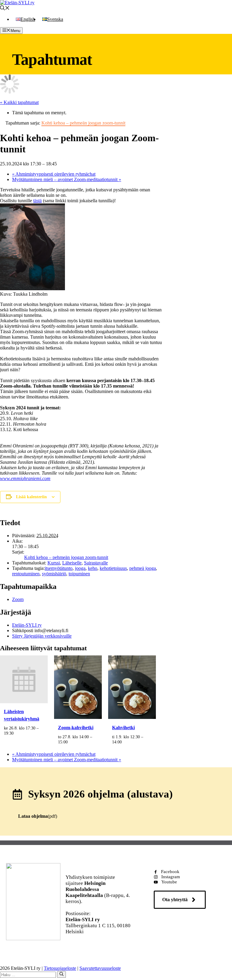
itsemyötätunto (58, 568)
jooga (80, 568)
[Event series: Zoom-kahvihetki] (71, 741)
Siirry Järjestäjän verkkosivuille (42, 635)
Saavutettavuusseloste (100, 968)
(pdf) (37, 816)
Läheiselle (72, 562)
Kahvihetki (123, 727)
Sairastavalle (96, 562)
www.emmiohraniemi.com (25, 478)
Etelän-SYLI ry (27, 625)
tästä (37, 200)
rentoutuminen (26, 573)
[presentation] (24, 701)
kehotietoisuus (113, 568)
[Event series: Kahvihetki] (125, 741)
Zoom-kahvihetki (75, 727)
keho (92, 568)
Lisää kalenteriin (31, 497)
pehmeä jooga (142, 568)
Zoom (18, 599)
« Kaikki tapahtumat (19, 102)
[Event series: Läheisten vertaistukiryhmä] (17, 733)
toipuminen (79, 573)
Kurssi (53, 562)
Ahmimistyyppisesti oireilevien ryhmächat (53, 174)
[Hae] (61, 974)
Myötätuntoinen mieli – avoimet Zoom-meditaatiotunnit (66, 179)
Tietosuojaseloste (60, 968)
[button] (5, 8)
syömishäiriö (54, 573)
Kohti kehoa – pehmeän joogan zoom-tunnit (66, 557)
